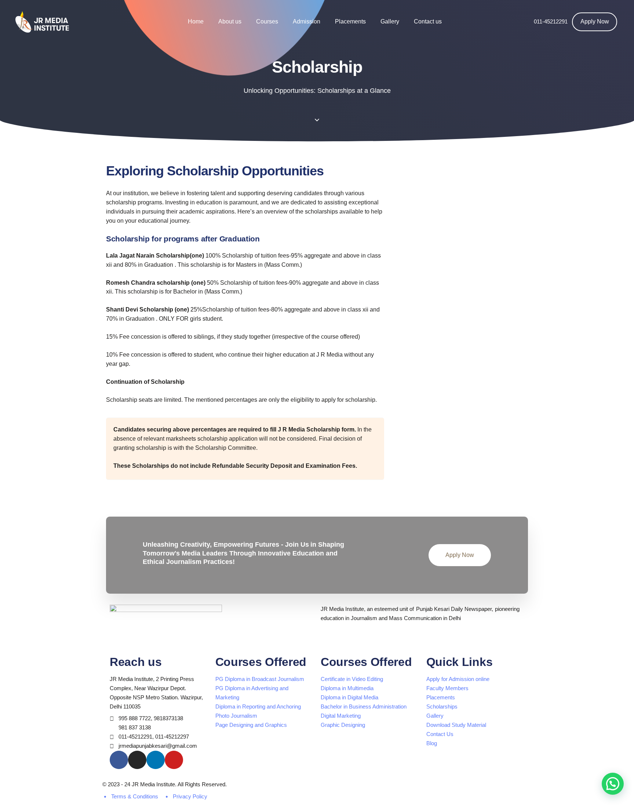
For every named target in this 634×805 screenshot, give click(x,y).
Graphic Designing (343, 725)
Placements (350, 21)
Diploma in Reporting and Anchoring (258, 706)
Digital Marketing (341, 716)
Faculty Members (447, 688)
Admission (306, 21)
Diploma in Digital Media (349, 697)
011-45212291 (551, 21)
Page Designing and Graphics (251, 725)
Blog (431, 743)
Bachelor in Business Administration (364, 706)
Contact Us (439, 734)
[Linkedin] (155, 760)
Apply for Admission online (457, 679)
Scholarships (442, 706)
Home (196, 21)
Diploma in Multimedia (347, 688)
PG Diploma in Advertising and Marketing (251, 692)
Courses (267, 21)
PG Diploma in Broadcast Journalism (259, 679)
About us (229, 21)
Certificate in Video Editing (352, 679)
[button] (613, 784)
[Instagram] (137, 760)
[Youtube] (174, 760)
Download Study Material (456, 725)
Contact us (428, 21)
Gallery (389, 21)
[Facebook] (119, 760)
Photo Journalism (236, 716)
